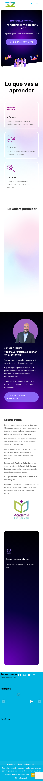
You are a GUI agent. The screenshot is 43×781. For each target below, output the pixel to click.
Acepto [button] (34, 775)
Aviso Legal (11, 764)
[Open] (11, 701)
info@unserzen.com (8, 678)
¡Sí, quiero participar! (21, 42)
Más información (21, 778)
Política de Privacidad (26, 764)
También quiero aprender (16, 397)
